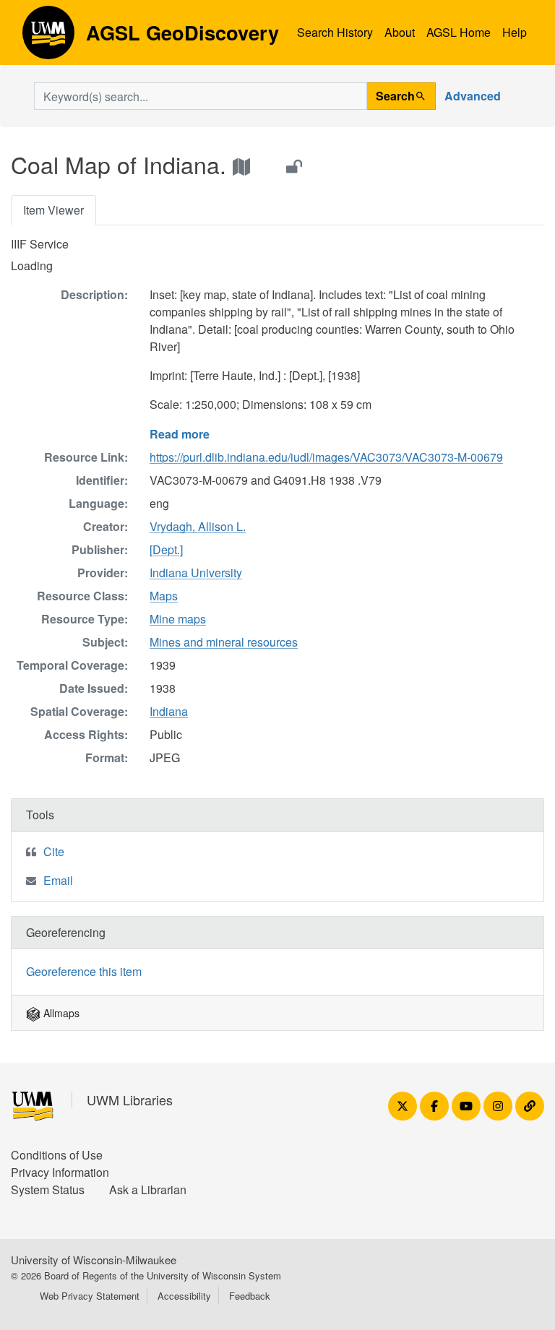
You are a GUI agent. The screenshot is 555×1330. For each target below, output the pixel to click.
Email (58, 880)
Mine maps (178, 618)
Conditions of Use (57, 1155)
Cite (53, 851)
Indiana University (196, 572)
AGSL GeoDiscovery (48, 37)
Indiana (169, 711)
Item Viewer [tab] (53, 210)
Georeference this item (84, 971)
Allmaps (59, 1013)
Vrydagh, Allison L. (198, 526)
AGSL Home (458, 32)
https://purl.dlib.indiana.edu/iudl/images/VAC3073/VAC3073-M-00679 (326, 457)
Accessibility (184, 1296)
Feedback (249, 1296)
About (399, 32)
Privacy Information (60, 1172)
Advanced (472, 95)
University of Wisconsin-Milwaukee (93, 1259)
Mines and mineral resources (224, 642)
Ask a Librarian (147, 1189)
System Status (48, 1189)
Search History (335, 32)
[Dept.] (166, 549)
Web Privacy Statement (89, 1296)
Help (514, 32)
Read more (180, 434)
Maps (164, 595)
